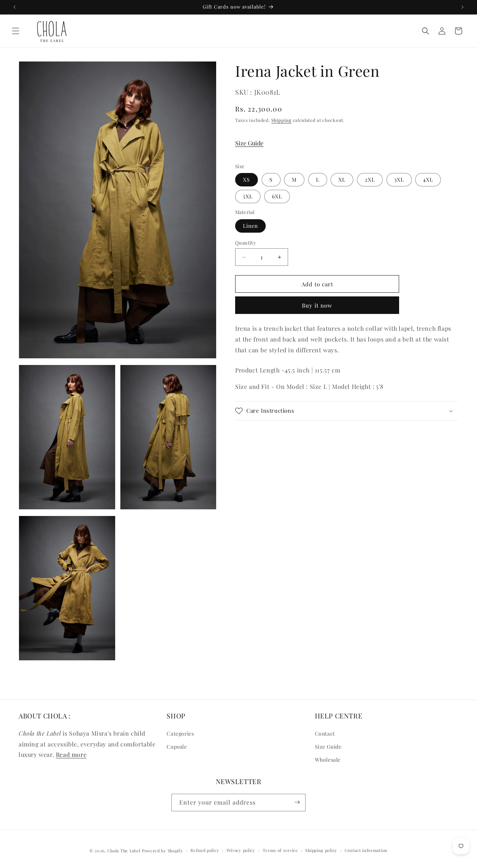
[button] (15, 31)
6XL (277, 196)
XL (341, 179)
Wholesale (328, 759)
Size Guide (249, 143)
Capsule (177, 746)
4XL (428, 179)
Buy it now (317, 305)
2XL (370, 179)
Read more (71, 754)
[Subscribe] (297, 802)
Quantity (245, 242)
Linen (250, 225)
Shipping (281, 120)
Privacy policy (241, 850)
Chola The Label (124, 850)
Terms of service (280, 850)
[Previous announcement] (14, 7)
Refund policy (204, 850)
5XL (248, 196)
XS (246, 179)
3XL (399, 179)
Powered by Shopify (162, 850)
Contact (325, 733)
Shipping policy (321, 850)
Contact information (366, 850)
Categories (180, 733)
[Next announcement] (462, 7)
